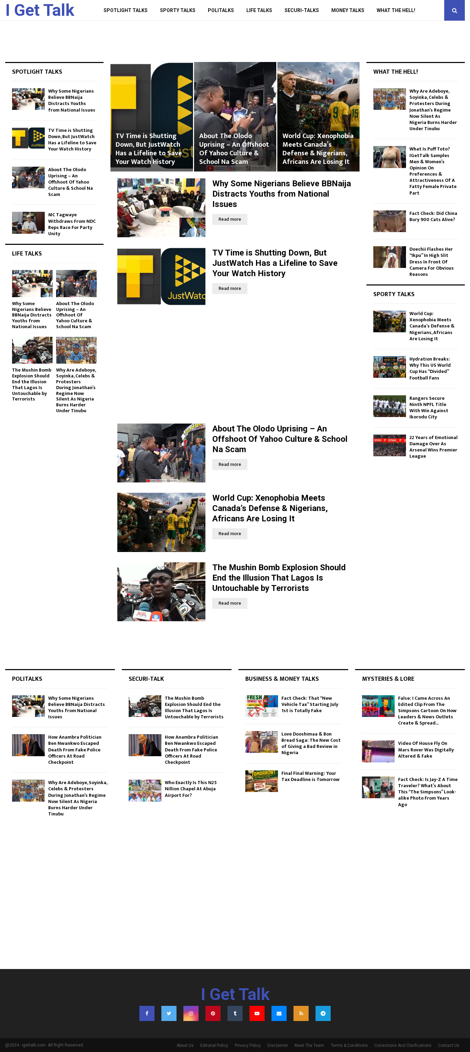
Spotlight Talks (126, 10)
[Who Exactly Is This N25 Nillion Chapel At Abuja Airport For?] (145, 790)
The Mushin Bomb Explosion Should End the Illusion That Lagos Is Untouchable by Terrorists (318, 145)
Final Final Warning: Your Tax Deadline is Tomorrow (310, 776)
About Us (185, 1045)
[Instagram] (191, 1013)
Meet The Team (309, 1045)
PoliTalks (221, 10)
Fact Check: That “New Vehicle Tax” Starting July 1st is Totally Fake (309, 704)
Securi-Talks (302, 10)
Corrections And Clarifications (402, 1045)
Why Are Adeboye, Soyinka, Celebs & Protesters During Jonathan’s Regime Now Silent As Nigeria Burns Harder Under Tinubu (76, 390)
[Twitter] (169, 1013)
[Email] (279, 1013)
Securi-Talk (146, 679)
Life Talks (259, 10)
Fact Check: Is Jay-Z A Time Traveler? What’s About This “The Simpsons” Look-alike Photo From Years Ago (428, 792)
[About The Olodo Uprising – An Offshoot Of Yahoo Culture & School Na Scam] (161, 453)
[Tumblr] (235, 1013)
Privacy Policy (248, 1045)
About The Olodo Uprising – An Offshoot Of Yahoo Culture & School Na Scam (151, 149)
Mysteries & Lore (388, 679)
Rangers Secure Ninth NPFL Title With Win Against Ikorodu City (428, 407)
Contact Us (448, 1045)
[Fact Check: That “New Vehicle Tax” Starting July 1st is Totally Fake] (261, 706)
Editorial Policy (214, 1045)
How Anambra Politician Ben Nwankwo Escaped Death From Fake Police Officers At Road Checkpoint (75, 749)
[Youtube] (257, 1013)
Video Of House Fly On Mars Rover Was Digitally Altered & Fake (426, 749)
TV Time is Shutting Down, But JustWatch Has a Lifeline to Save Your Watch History (275, 263)
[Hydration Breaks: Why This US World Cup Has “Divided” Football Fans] (389, 367)
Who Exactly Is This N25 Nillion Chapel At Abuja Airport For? (191, 789)
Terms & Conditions (349, 1045)
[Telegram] (323, 1013)
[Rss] (301, 1013)
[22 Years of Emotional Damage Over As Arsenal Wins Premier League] (389, 445)
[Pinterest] (213, 1013)
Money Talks (347, 10)
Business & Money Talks (282, 679)
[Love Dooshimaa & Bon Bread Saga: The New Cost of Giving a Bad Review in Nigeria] (261, 742)
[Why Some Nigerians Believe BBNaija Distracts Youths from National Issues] (161, 207)
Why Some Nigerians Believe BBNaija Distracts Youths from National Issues (281, 194)
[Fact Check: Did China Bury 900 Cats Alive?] (389, 221)
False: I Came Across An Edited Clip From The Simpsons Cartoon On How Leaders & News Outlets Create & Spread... (427, 710)
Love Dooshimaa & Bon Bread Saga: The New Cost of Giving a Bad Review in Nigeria (311, 743)
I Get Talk (39, 10)
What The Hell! (396, 10)
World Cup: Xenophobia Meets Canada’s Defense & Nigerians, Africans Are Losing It (234, 149)
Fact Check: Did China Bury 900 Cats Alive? (433, 216)
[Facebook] (146, 1013)
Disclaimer (277, 1045)
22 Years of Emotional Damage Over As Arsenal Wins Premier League (433, 447)
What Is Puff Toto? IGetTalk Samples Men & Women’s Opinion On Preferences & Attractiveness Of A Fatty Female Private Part (433, 171)
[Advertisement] (235, 365)
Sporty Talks (177, 10)
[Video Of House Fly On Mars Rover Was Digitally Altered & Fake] (378, 751)
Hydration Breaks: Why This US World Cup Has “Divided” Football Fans (430, 368)
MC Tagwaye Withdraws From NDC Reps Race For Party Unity (72, 224)
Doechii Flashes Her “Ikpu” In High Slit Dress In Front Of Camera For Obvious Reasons (431, 261)
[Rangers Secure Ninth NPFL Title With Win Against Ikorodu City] (389, 406)
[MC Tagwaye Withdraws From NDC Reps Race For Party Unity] (28, 222)
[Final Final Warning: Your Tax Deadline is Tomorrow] (261, 781)
